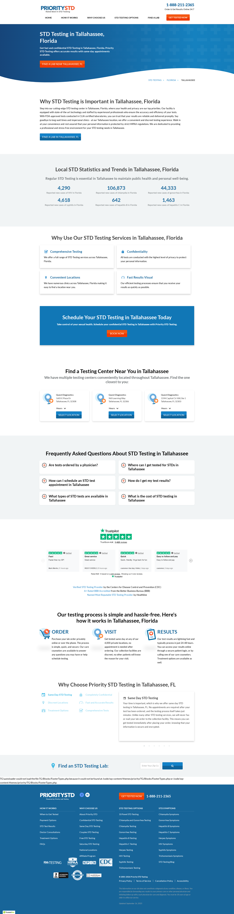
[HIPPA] (72, 862)
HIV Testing (124, 856)
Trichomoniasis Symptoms (171, 856)
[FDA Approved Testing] (52, 862)
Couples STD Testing (89, 832)
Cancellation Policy (164, 881)
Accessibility (183, 881)
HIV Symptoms (166, 844)
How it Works (69, 17)
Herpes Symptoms (167, 838)
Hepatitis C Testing (128, 844)
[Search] (172, 765)
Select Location (68, 414)
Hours (59, 408)
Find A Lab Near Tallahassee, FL (62, 64)
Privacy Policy (125, 881)
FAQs (42, 844)
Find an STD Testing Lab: (83, 766)
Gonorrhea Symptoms (169, 820)
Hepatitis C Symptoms (169, 832)
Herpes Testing (126, 850)
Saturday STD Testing (89, 844)
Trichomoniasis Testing (129, 867)
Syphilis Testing (126, 862)
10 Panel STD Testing (129, 814)
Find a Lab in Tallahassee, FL (60, 136)
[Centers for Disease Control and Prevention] (106, 862)
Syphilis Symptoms (167, 850)
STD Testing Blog (166, 862)
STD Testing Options (126, 17)
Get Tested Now (178, 17)
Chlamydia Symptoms (169, 814)
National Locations (88, 850)
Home (48, 17)
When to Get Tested (49, 814)
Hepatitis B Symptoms (169, 826)
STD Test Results (47, 826)
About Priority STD (88, 814)
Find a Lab (153, 17)
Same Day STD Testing (89, 826)
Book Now (117, 333)
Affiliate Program (87, 856)
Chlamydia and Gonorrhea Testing (135, 820)
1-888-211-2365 (180, 4)
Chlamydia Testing (127, 826)
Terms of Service (143, 881)
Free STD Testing (87, 838)
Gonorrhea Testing (127, 832)
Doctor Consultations (50, 832)
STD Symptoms (167, 808)
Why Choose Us (96, 17)
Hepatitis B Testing (127, 838)
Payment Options (48, 820)
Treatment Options (49, 838)
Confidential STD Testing (91, 820)
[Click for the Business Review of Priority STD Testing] (60, 874)
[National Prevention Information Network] (89, 862)
